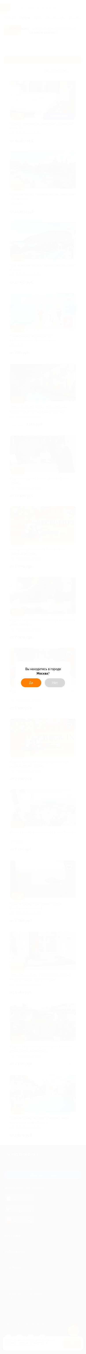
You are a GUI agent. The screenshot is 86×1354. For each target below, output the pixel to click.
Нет (55, 683)
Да (31, 683)
